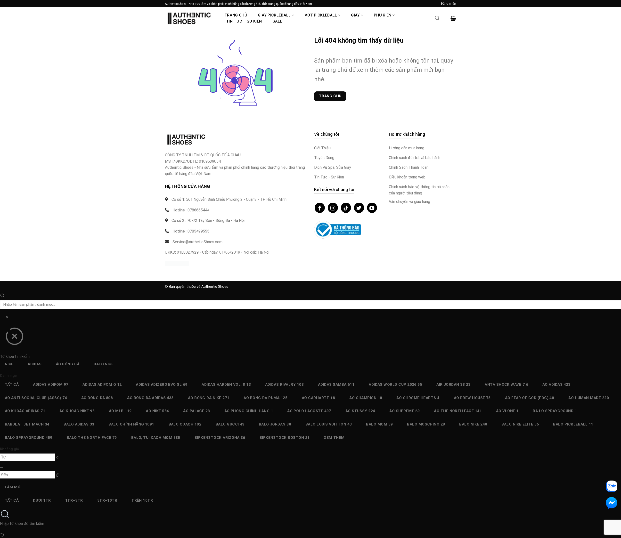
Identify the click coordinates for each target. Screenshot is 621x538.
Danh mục (8, 376)
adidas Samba (336, 384)
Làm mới (13, 487)
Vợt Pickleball (321, 15)
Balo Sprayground (28, 437)
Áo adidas (556, 384)
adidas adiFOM (50, 384)
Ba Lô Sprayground (555, 411)
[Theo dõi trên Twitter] (359, 208)
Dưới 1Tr (42, 500)
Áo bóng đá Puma (265, 398)
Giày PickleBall (274, 15)
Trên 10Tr (142, 500)
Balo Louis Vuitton (328, 424)
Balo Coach (185, 424)
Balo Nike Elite (520, 424)
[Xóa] (6, 317)
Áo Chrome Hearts (417, 398)
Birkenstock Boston (285, 437)
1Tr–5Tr (74, 500)
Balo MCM (379, 424)
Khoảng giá (9, 449)
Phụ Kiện (383, 15)
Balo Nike (104, 364)
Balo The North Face (92, 437)
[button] (448, 3)
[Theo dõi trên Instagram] (333, 208)
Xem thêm (334, 437)
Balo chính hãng (131, 424)
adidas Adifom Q (102, 384)
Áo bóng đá (68, 364)
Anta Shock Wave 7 (506, 384)
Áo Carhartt (318, 398)
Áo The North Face (458, 411)
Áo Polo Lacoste (309, 411)
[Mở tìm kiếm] (437, 19)
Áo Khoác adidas (25, 411)
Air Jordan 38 (453, 384)
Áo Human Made (588, 398)
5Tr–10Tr (107, 500)
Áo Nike (157, 411)
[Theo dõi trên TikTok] (346, 208)
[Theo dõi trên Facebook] (320, 208)
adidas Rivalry (284, 384)
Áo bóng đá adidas (150, 398)
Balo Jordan (275, 424)
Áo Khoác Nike (77, 411)
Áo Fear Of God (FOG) (529, 398)
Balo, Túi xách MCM (155, 437)
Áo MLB (120, 411)
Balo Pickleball (573, 424)
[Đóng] (14, 338)
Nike (9, 364)
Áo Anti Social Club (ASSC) (36, 398)
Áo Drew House (472, 398)
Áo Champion (365, 398)
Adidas (34, 364)
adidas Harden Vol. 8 (226, 384)
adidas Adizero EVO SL (161, 384)
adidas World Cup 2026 (395, 384)
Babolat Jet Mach (27, 424)
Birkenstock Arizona (220, 437)
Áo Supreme (404, 411)
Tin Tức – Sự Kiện (244, 21)
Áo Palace (196, 411)
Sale (277, 21)
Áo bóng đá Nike (208, 398)
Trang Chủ (235, 15)
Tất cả (12, 384)
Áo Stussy (360, 411)
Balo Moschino (426, 424)
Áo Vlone (507, 411)
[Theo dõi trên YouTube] (372, 208)
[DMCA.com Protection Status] (177, 263)
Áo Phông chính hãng (248, 411)
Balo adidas (79, 424)
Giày (355, 15)
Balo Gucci (230, 424)
